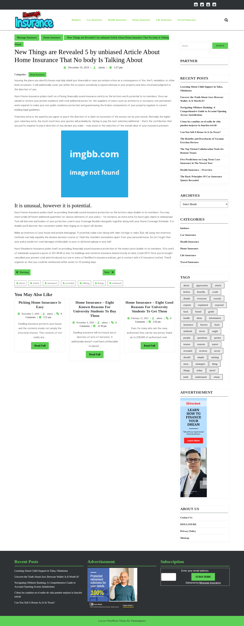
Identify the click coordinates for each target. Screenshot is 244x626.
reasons (201, 344)
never (202, 331)
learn (217, 324)
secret (217, 351)
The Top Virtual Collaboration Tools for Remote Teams (202, 151)
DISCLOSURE (188, 524)
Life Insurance (164, 20)
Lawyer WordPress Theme (112, 620)
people (186, 337)
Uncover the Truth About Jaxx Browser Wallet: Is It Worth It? (201, 99)
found (198, 311)
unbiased (117, 283)
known (203, 324)
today (200, 370)
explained (203, 305)
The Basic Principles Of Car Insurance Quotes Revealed (201, 178)
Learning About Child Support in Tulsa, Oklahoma (201, 88)
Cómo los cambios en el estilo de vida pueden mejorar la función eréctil (200, 123)
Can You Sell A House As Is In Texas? (200, 132)
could (215, 292)
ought (215, 331)
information (215, 318)
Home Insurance (141, 20)
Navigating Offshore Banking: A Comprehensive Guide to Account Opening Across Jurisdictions (203, 111)
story (186, 364)
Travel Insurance (186, 20)
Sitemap (184, 538)
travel (212, 370)
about (22, 283)
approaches (202, 285)
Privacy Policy (188, 531)
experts (187, 305)
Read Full (41, 346)
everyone (202, 298)
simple (200, 357)
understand (201, 377)
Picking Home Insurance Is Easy (40, 304)
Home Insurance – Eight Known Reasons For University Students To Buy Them (94, 309)
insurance (52, 283)
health (186, 318)
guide (211, 311)
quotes (217, 337)
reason (186, 344)
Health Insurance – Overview (196, 170)
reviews (203, 351)
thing (214, 364)
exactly (217, 298)
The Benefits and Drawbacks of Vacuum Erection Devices (202, 140)
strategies (200, 364)
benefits (201, 292)
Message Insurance (27, 37)
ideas (199, 318)
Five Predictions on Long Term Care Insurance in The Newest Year (200, 161)
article (36, 283)
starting (215, 357)
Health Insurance (117, 20)
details (186, 298)
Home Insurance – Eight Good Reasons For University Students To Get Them (149, 306)
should (186, 357)
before (186, 292)
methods (187, 331)
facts (185, 311)
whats (217, 377)
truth (185, 377)
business (76, 20)
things (101, 283)
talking (86, 283)
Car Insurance (94, 20)
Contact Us (186, 517)
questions (202, 337)
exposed (219, 305)
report (215, 344)
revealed (70, 283)
